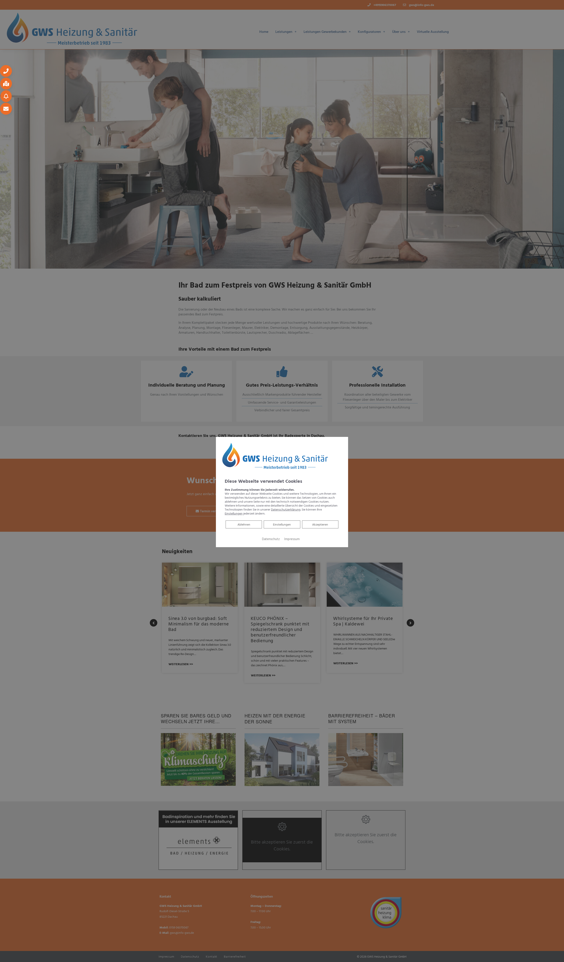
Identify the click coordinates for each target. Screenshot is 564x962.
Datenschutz (271, 539)
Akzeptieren (320, 524)
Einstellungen (282, 524)
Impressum (292, 539)
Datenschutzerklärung (286, 509)
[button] (6, 71)
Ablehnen (243, 524)
